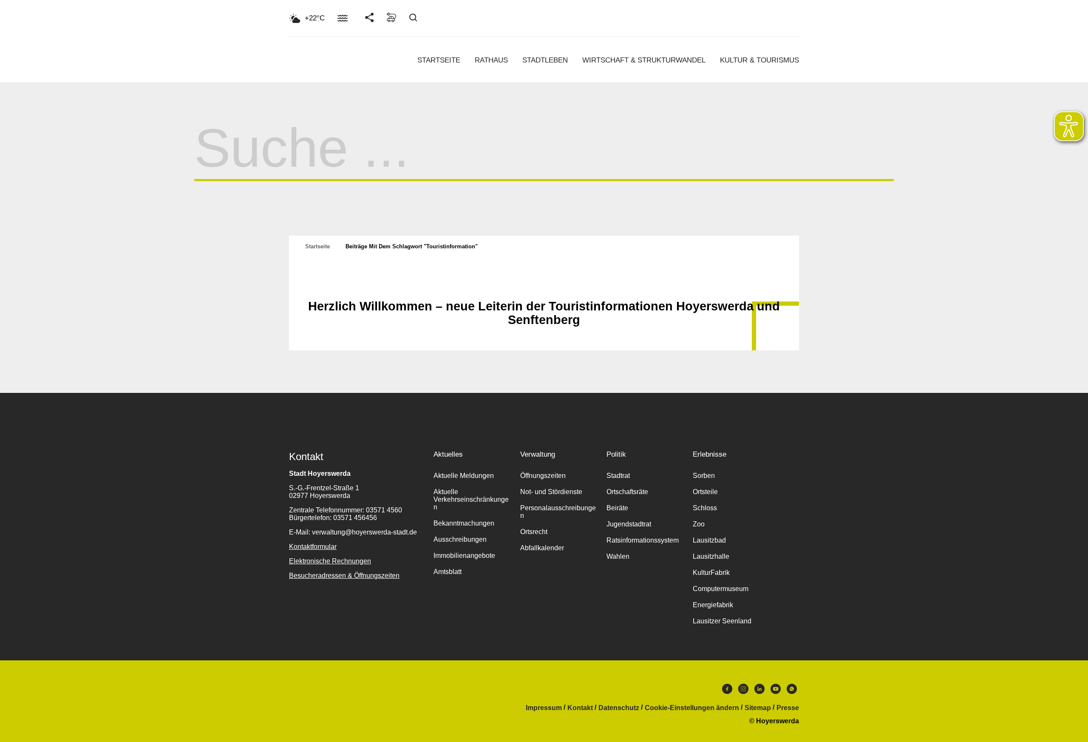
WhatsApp (792, 691)
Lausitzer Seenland (722, 621)
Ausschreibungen (460, 539)
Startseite (438, 60)
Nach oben (544, 285)
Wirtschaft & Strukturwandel (644, 60)
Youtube (775, 691)
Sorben (704, 475)
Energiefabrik (713, 604)
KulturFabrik (711, 572)
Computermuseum (720, 588)
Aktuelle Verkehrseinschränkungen (471, 499)
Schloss (705, 508)
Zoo (699, 524)
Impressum (544, 708)
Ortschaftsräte (627, 491)
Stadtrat (618, 475)
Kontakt (580, 708)
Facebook (727, 691)
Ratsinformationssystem (642, 540)
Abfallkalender (542, 548)
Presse (787, 708)
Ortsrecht (533, 531)
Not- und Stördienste (551, 491)
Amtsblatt (448, 571)
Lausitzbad (709, 540)
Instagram (743, 691)
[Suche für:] (544, 164)
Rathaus (491, 60)
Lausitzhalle (711, 556)
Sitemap (758, 708)
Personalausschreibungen (558, 511)
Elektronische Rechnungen (330, 561)
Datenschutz (618, 708)
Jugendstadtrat (628, 524)
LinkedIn (759, 691)
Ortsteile (705, 491)
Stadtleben (545, 60)
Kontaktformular (313, 546)
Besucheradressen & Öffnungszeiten (344, 575)
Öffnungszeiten (543, 475)
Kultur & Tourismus (759, 60)
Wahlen (617, 556)
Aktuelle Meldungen (464, 475)
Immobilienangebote (464, 555)
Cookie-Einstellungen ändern (692, 708)
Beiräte (617, 508)
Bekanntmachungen (464, 523)
